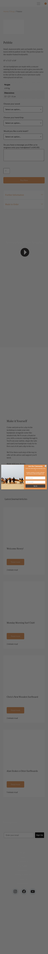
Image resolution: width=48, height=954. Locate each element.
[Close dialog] (45, 466)
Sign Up (35, 485)
